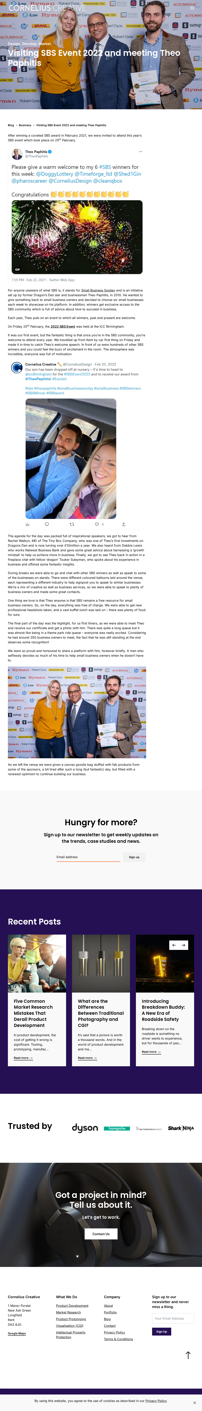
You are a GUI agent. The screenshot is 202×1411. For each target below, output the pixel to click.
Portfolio (110, 1312)
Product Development (72, 1306)
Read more (21, 1057)
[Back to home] (48, 8)
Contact (110, 1326)
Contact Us (101, 1234)
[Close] (194, 1402)
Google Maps (17, 1333)
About (108, 1306)
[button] (192, 8)
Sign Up (161, 1332)
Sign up (134, 857)
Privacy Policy (114, 1332)
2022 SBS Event (63, 326)
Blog (107, 1319)
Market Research (68, 1312)
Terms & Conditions (118, 1339)
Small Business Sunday (98, 290)
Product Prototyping (71, 1319)
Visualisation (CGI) (69, 1326)
